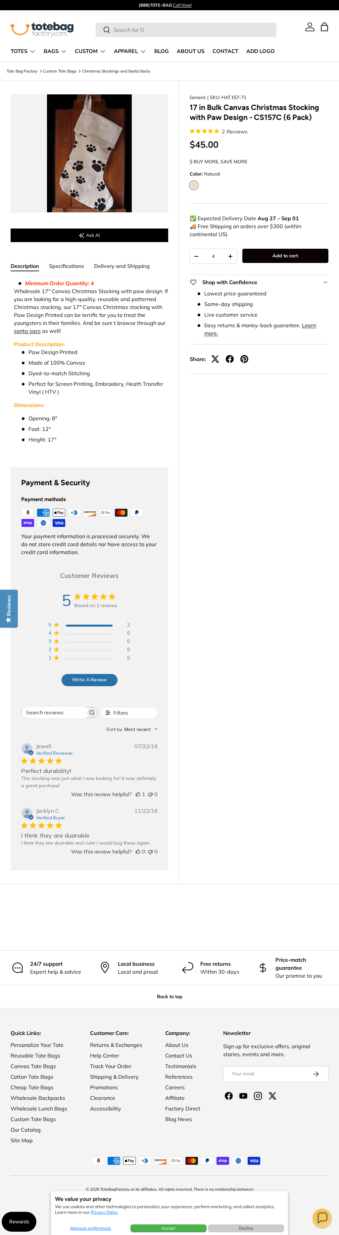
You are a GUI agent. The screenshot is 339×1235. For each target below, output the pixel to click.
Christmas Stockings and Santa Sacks (116, 71)
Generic (198, 97)
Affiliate (175, 1098)
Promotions (104, 1087)
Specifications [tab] (66, 266)
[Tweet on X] (215, 359)
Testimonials (180, 1066)
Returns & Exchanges (116, 1045)
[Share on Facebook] (229, 359)
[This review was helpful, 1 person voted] (138, 794)
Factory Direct (182, 1108)
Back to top (169, 997)
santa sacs (27, 331)
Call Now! (182, 5)
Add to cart (285, 256)
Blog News (178, 1119)
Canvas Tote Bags (33, 1066)
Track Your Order (110, 1066)
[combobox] (186, 30)
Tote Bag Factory (22, 71)
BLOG (161, 51)
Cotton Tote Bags (32, 1076)
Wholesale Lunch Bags (39, 1108)
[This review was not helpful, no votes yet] (150, 794)
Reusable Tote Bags (35, 1055)
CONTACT (225, 51)
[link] (310, 27)
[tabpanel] (89, 365)
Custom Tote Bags (59, 71)
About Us (176, 1045)
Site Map (22, 1140)
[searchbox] (54, 712)
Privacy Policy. (104, 1212)
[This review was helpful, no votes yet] (138, 851)
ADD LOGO (260, 51)
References (179, 1076)
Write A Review (89, 680)
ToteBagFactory (114, 1189)
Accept (168, 1228)
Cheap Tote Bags (32, 1087)
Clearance (102, 1098)
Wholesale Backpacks (38, 1098)
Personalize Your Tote (37, 1045)
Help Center (104, 1055)
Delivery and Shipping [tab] (122, 266)
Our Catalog (26, 1129)
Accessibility (105, 1108)
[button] (322, 1218)
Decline (246, 1228)
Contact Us (178, 1055)
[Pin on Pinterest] (244, 359)
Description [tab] (25, 266)
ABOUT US (191, 51)
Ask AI (93, 235)
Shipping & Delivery (114, 1076)
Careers (175, 1087)
